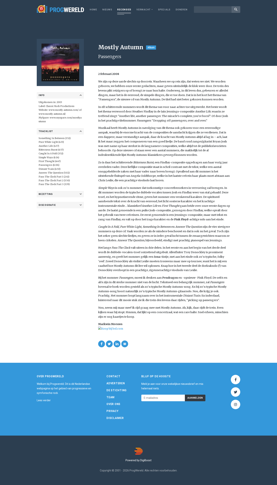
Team (110, 397)
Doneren (181, 9)
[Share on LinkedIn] (117, 343)
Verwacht (143, 9)
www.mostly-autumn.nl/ (52, 113)
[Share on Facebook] (101, 343)
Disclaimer (115, 418)
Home (93, 9)
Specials (164, 9)
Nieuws (107, 9)
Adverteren (115, 383)
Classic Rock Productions (60, 106)
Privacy (112, 411)
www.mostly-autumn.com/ (64, 109)
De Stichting (116, 390)
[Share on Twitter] (109, 343)
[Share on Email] (124, 343)
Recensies (124, 9)
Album (151, 47)
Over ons (113, 404)
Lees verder (44, 400)
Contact (113, 376)
